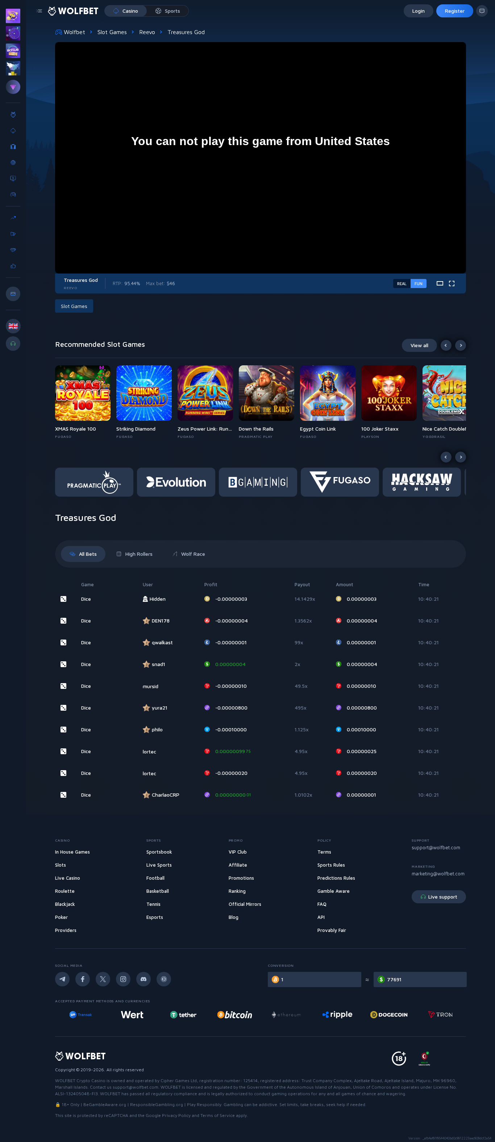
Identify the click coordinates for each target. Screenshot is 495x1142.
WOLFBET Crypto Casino (80, 1080)
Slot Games (112, 32)
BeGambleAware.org (104, 1104)
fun (419, 283)
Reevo (147, 32)
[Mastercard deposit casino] (440, 1014)
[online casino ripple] (286, 1014)
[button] (85, 402)
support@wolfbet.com (436, 847)
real (402, 283)
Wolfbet (74, 32)
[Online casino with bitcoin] (183, 1014)
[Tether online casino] (131, 1014)
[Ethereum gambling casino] (234, 1014)
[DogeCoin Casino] (337, 1014)
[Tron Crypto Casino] (389, 1014)
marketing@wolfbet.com (438, 873)
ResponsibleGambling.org (156, 1104)
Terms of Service (217, 1115)
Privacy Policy (176, 1115)
